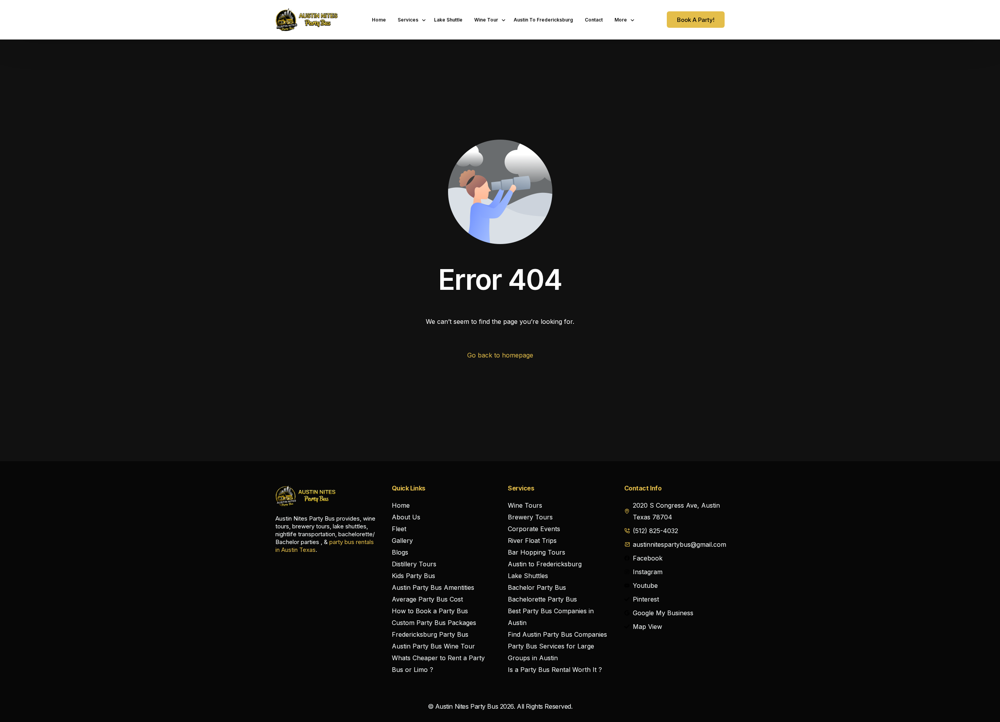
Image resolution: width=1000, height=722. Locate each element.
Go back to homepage (500, 355)
